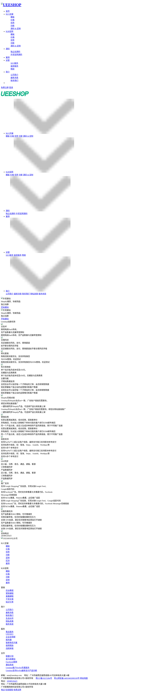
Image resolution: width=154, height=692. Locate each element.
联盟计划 (9, 656)
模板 (12, 17)
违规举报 (9, 648)
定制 (8, 558)
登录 (11, 87)
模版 (8, 546)
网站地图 (84, 678)
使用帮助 (9, 645)
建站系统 (9, 665)
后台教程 (9, 590)
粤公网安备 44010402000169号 (67, 678)
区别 (8, 561)
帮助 (12, 69)
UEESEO (9, 634)
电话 (3, 690)
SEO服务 (14, 63)
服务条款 (42, 294)
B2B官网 (9, 31)
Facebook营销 (11, 662)
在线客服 (9, 690)
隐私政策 (34, 294)
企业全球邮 (10, 637)
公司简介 (14, 75)
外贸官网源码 (16, 55)
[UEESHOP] (11, 5)
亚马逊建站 (10, 659)
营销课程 (9, 593)
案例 (8, 57)
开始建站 (5, 307)
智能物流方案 (11, 643)
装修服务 (14, 66)
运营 (8, 60)
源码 (8, 49)
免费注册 (5, 87)
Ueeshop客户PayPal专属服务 (17, 668)
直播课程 (9, 596)
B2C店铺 (9, 14)
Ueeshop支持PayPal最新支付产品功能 (21, 671)
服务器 (9, 640)
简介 (8, 72)
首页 (8, 11)
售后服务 (9, 632)
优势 (12, 23)
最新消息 (14, 78)
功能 (12, 26)
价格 (12, 20)
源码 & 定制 (16, 29)
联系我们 (14, 81)
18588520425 (12, 681)
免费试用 (17, 690)
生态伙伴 (9, 618)
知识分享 (9, 602)
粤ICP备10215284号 (44, 678)
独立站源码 (15, 52)
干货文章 (9, 599)
